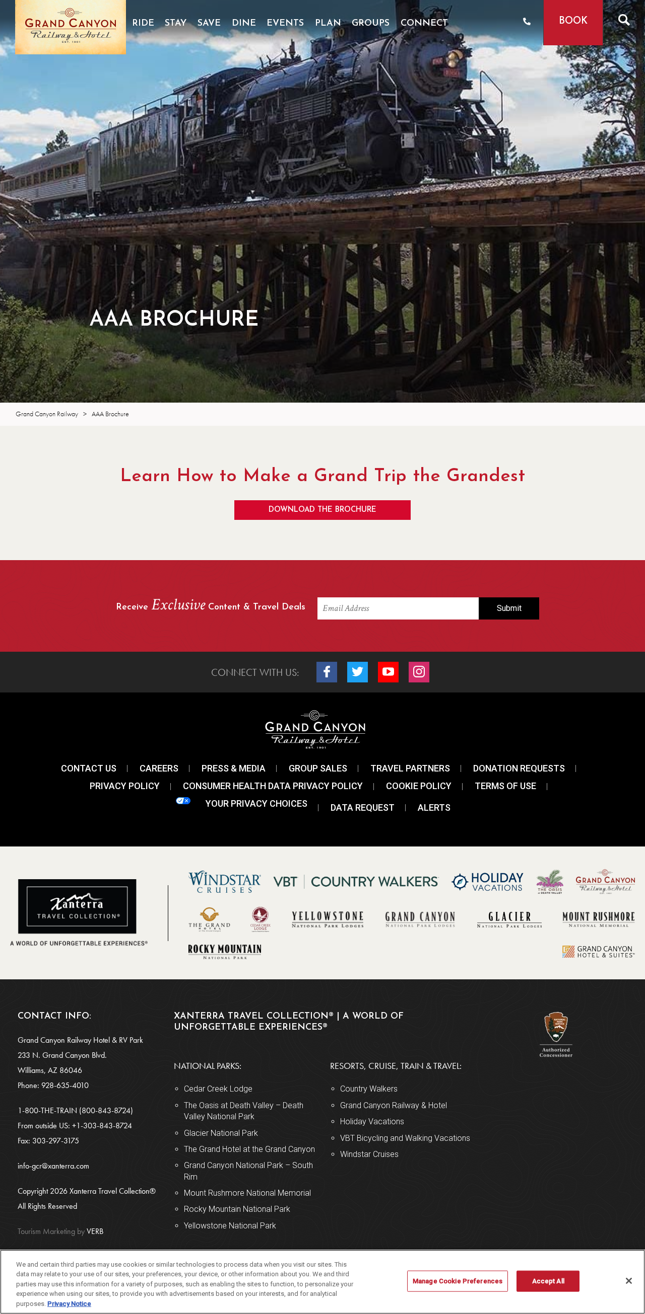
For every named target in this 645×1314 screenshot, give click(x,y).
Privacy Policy (125, 786)
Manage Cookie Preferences (457, 1281)
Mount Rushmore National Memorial (247, 1193)
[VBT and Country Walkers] (356, 882)
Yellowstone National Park (230, 1225)
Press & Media (234, 768)
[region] (322, 1282)
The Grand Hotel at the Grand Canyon (249, 1149)
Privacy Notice (69, 1303)
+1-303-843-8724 (102, 1125)
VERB (60, 1231)
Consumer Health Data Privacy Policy (273, 786)
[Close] (629, 1281)
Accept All (548, 1281)
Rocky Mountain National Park (237, 1209)
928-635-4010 (65, 1085)
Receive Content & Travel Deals (210, 605)
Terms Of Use (505, 786)
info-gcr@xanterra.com (53, 1166)
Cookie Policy (419, 786)
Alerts (434, 807)
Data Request (363, 807)
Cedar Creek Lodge (218, 1089)
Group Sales (318, 768)
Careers (159, 768)
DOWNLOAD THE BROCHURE (322, 510)
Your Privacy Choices (256, 803)
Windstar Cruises (369, 1154)
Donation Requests (519, 768)
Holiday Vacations (372, 1121)
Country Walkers (369, 1089)
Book (573, 21)
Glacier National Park (221, 1133)
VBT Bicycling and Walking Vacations (405, 1138)
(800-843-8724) (106, 1110)
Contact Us (88, 768)
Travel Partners (410, 768)
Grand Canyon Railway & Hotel (393, 1105)
